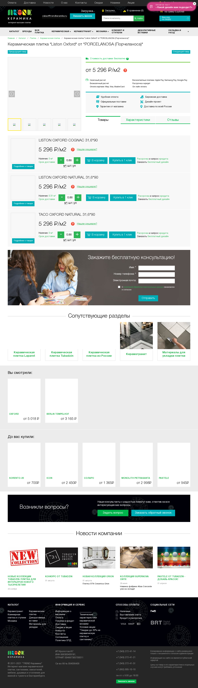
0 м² (51, 159)
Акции (131, 3)
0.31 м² (52, 196)
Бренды (27, 31)
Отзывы (173, 120)
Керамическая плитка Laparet (24, 354)
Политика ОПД (63, 641)
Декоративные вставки (147, 32)
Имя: (131, 267)
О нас (64, 3)
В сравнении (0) (135, 11)
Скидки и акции (63, 628)
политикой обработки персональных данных (143, 287)
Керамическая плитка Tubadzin (61, 354)
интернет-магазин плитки (19, 23)
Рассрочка (142, 159)
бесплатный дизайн (158, 162)
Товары (103, 120)
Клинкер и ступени (118, 32)
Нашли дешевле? (87, 150)
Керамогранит (82, 31)
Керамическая (60, 31)
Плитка (33, 38)
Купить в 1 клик (122, 160)
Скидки (98, 3)
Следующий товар (181, 52)
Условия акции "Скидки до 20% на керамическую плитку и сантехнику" (90, 633)
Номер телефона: (124, 274)
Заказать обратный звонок (153, 513)
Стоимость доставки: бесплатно (109, 59)
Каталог (14, 31)
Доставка (30, 3)
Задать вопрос (113, 513)
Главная (11, 38)
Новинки (115, 3)
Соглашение (61, 637)
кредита (163, 159)
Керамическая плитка (50, 38)
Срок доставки (47, 162)
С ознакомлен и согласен (148, 288)
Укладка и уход (174, 32)
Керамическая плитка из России (99, 354)
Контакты (81, 3)
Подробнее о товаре (23, 166)
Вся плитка (39, 32)
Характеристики (138, 120)
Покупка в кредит (64, 621)
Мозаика (101, 31)
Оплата (12, 3)
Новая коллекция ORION (98, 577)
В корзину (98, 160)
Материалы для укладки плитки (173, 354)
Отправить (148, 298)
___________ (86, 611)
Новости (48, 3)
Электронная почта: (124, 280)
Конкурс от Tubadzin (58, 577)
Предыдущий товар (17, 52)
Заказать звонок (82, 16)
